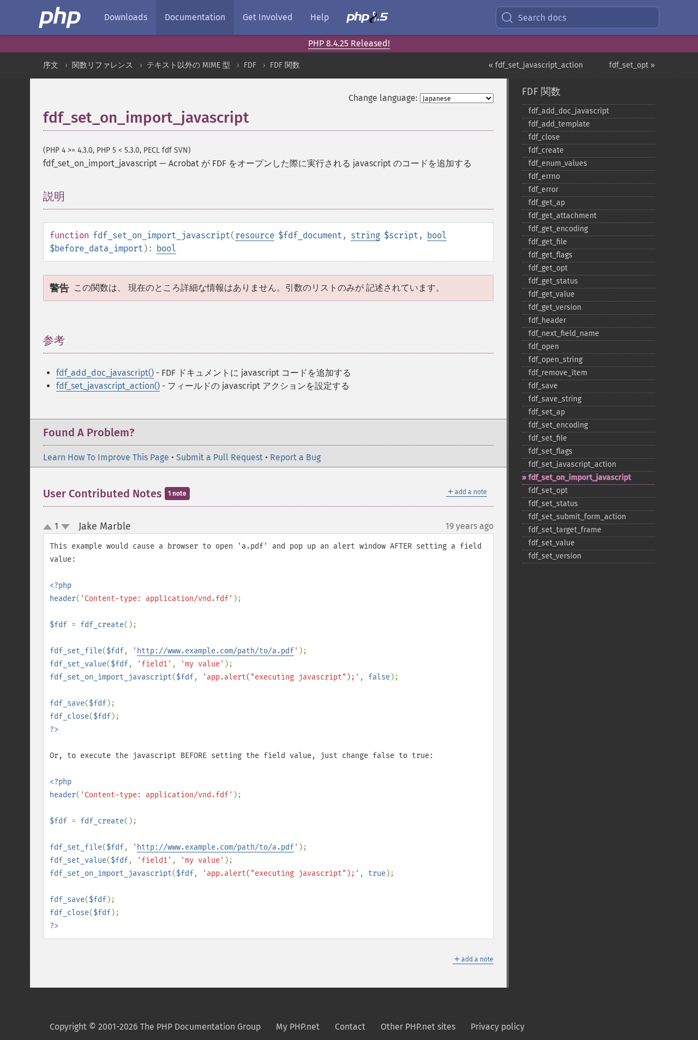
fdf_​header (547, 320)
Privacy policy (498, 1026)
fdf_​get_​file (547, 242)
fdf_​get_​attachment (562, 215)
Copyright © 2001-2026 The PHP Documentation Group (155, 1026)
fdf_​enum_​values (557, 163)
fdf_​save (543, 385)
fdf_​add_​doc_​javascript (568, 111)
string (365, 235)
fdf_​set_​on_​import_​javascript (579, 477)
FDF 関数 (285, 65)
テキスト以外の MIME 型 (188, 65)
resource (254, 235)
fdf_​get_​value (551, 294)
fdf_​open (543, 346)
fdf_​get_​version (554, 307)
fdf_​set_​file (547, 438)
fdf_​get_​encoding (558, 228)
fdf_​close (544, 137)
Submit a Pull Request (219, 457)
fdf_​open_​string (555, 359)
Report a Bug (295, 457)
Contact (350, 1026)
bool (437, 235)
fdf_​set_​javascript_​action (572, 464)
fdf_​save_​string (554, 399)
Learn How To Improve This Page (106, 457)
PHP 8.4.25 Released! (349, 43)
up (49, 527)
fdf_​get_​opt (548, 268)
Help (319, 17)
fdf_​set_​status (553, 503)
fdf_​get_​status (553, 281)
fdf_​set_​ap (546, 412)
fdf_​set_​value (551, 543)
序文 (50, 65)
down (65, 527)
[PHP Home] (60, 17)
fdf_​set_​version (554, 556)
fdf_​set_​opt (548, 490)
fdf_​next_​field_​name (563, 333)
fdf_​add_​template (559, 124)
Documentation (195, 17)
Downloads (125, 17)
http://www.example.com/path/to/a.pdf (215, 651)
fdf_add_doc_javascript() (105, 373)
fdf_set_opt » (632, 65)
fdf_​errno (544, 176)
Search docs (542, 18)
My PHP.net (298, 1026)
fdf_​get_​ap (546, 202)
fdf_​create (546, 150)
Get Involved (268, 17)
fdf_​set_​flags (550, 451)
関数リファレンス (102, 65)
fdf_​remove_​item (557, 372)
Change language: (383, 98)
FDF (250, 65)
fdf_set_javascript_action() (108, 386)
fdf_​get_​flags (550, 255)
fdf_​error (543, 189)
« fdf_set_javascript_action (536, 65)
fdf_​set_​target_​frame (564, 529)
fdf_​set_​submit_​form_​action (577, 516)
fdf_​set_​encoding (558, 425)
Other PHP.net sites (418, 1026)
